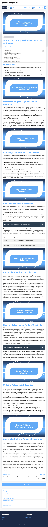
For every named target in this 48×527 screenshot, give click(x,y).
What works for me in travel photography (13, 7)
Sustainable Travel (7, 505)
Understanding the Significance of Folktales (12, 53)
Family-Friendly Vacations (8, 498)
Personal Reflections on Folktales (10, 57)
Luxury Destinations (7, 502)
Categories (4, 517)
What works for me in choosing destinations (35, 7)
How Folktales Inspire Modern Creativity (12, 58)
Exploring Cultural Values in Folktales (11, 54)
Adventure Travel (6, 493)
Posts (3, 519)
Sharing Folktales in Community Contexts (12, 61)
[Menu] (45, 2)
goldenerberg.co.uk (10, 3)
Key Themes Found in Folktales (10, 56)
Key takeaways (8, 52)
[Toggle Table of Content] (42, 51)
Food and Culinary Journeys (8, 500)
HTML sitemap (28, 517)
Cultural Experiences (9, 37)
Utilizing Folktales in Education (10, 59)
